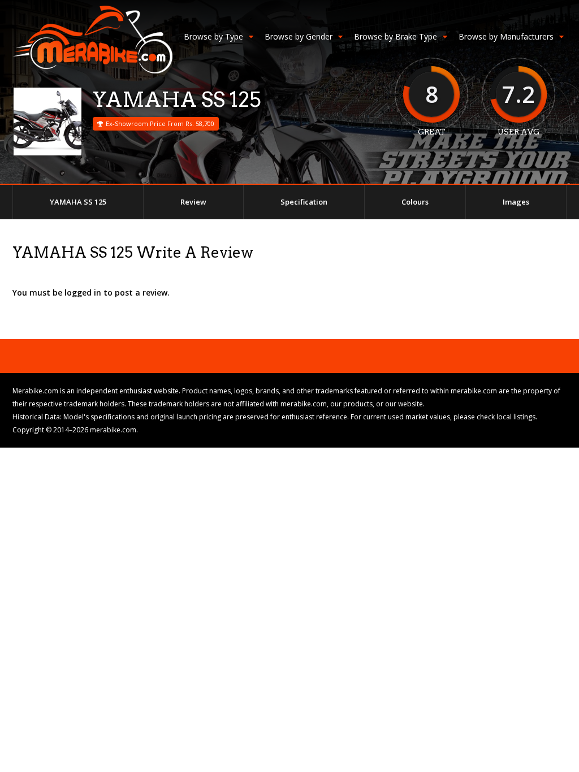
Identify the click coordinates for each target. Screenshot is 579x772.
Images (516, 202)
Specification (303, 202)
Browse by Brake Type (395, 36)
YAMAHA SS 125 (78, 202)
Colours (415, 202)
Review (193, 202)
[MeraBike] (92, 71)
